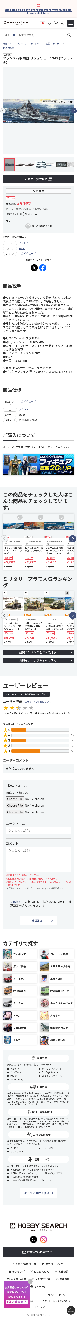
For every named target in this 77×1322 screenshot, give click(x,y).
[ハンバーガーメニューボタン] (70, 23)
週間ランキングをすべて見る (37, 652)
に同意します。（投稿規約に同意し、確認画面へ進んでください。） (40, 903)
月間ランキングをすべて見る (37, 660)
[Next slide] (74, 110)
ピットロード (26, 243)
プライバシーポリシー (56, 1295)
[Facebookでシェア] (42, 267)
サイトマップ (38, 1306)
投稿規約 (15, 902)
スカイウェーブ (27, 253)
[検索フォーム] (62, 23)
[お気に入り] (49, 22)
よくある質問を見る (37, 1193)
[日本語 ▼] (42, 22)
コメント (12, 843)
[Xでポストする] (34, 267)
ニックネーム (15, 823)
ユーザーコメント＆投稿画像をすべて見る (25, 694)
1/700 (22, 248)
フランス (24, 409)
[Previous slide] (3, 110)
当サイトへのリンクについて (56, 1300)
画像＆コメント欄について (38, 701)
